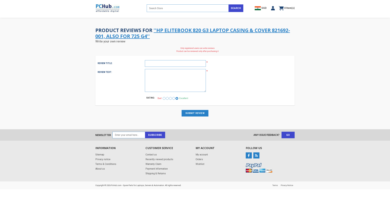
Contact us (151, 154)
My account (202, 154)
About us (100, 168)
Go (288, 135)
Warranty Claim (153, 164)
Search (236, 8)
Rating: (150, 98)
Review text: (105, 72)
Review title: (105, 63)
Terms (275, 185)
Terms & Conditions (105, 164)
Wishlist (200, 164)
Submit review (195, 113)
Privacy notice (102, 159)
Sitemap (99, 154)
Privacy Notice (287, 185)
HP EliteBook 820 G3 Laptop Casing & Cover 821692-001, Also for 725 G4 (192, 33)
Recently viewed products (159, 159)
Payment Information (156, 168)
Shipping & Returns (155, 173)
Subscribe (155, 135)
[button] (273, 8)
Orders (199, 159)
